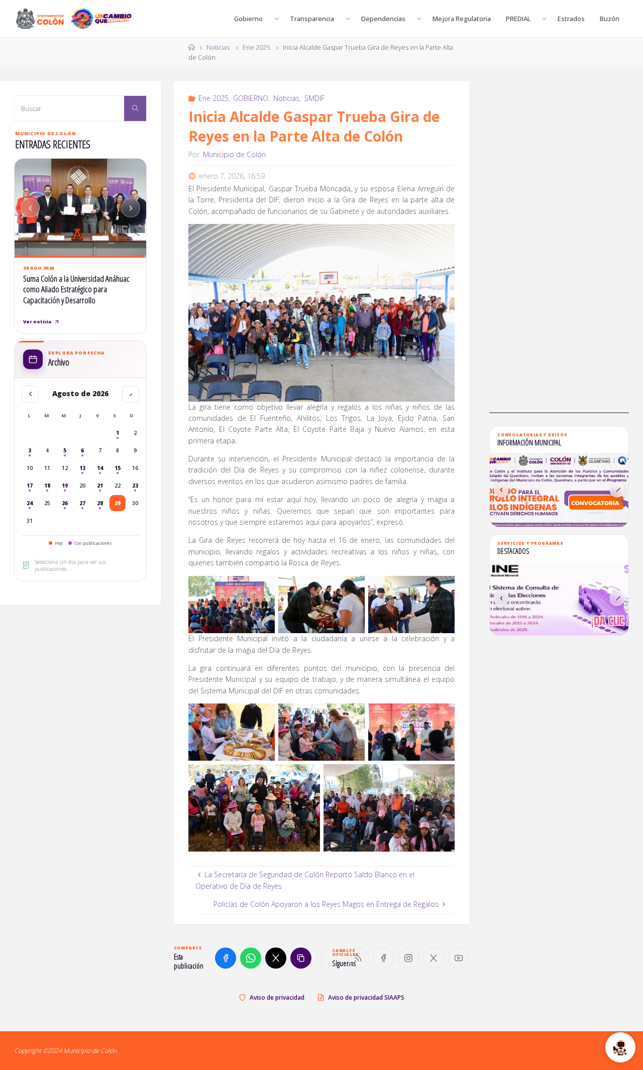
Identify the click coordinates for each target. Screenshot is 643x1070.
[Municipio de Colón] (74, 18)
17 (30, 485)
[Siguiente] (617, 490)
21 (100, 485)
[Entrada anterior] (30, 207)
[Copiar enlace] (300, 958)
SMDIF (314, 98)
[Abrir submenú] (276, 18)
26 (65, 503)
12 (65, 467)
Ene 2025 (256, 47)
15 (118, 467)
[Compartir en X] (275, 958)
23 (135, 485)
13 (82, 467)
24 (30, 503)
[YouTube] (458, 958)
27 (82, 503)
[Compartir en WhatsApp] (250, 958)
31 (30, 520)
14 (100, 467)
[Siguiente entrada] (130, 207)
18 (47, 485)
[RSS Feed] (358, 958)
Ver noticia (37, 322)
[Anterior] (501, 490)
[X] (433, 958)
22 (118, 485)
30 (135, 503)
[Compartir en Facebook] (225, 958)
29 (118, 503)
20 (82, 485)
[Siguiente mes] (130, 394)
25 (47, 503)
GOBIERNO (250, 98)
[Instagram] (408, 958)
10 (30, 467)
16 (135, 467)
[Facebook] (383, 958)
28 (100, 503)
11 (47, 467)
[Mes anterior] (30, 394)
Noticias (218, 47)
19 (65, 485)
